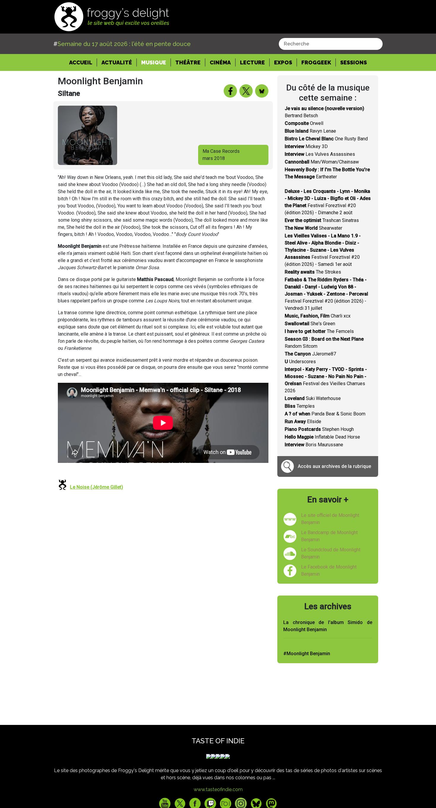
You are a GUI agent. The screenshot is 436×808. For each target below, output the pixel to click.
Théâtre (188, 62)
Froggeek (316, 62)
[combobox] (330, 44)
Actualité (116, 62)
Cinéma (220, 62)
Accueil (83, 62)
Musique (153, 62)
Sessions (353, 62)
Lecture (252, 62)
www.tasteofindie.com (218, 789)
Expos (283, 62)
